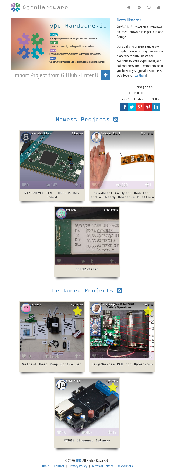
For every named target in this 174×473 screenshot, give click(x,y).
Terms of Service (103, 466)
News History (128, 20)
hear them (139, 75)
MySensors (125, 466)
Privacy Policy (78, 466)
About (45, 466)
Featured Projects (84, 290)
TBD (78, 460)
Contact (59, 466)
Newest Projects (84, 119)
